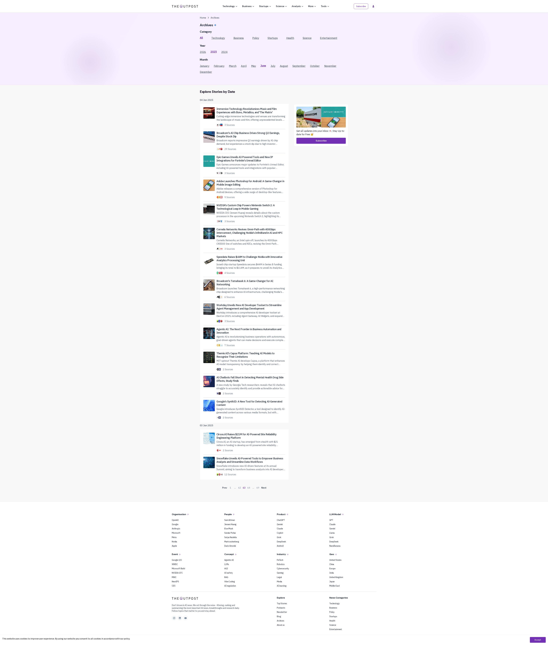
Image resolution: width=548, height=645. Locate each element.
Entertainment (328, 38)
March (232, 66)
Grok (279, 537)
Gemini (280, 524)
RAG (226, 577)
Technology (228, 6)
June (263, 65)
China (331, 564)
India (331, 573)
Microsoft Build (178, 568)
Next (263, 487)
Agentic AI (229, 560)
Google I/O (177, 560)
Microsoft (176, 533)
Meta (174, 537)
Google (175, 524)
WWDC (175, 564)
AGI (226, 568)
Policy (255, 38)
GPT (331, 520)
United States (335, 560)
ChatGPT (281, 520)
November (330, 66)
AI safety (228, 573)
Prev (224, 487)
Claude (280, 528)
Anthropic (176, 528)
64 (248, 487)
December (206, 72)
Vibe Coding (229, 581)
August (284, 66)
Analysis (296, 6)
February (219, 66)
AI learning (281, 586)
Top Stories (282, 603)
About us (281, 625)
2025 (213, 51)
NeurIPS (175, 581)
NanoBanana (335, 546)
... (235, 487)
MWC (174, 577)
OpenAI (175, 520)
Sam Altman (229, 520)
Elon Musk (228, 528)
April (243, 66)
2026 (203, 52)
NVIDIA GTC (177, 573)
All (201, 37)
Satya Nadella (230, 537)
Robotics (281, 564)
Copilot (280, 533)
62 (239, 487)
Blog (279, 616)
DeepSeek (281, 541)
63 (244, 487)
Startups (264, 6)
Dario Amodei (230, 546)
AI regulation (230, 586)
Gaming (280, 573)
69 (257, 487)
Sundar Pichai (230, 533)
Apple (174, 546)
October (315, 66)
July (273, 66)
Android (280, 546)
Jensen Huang (230, 524)
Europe (332, 568)
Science (280, 6)
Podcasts (281, 607)
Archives (280, 620)
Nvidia (174, 541)
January (204, 66)
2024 (224, 52)
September (298, 66)
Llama (332, 533)
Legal (279, 577)
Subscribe (361, 6)
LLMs (226, 564)
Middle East (334, 586)
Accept (537, 639)
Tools (323, 6)
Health (290, 38)
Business (247, 6)
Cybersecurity (283, 568)
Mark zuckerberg (231, 541)
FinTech (280, 560)
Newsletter (282, 612)
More (310, 6)
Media (279, 581)
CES (173, 586)
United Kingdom (336, 577)
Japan (332, 581)
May (253, 66)
